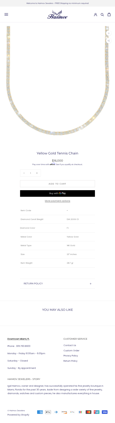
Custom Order (71, 350)
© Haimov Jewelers (16, 410)
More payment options (57, 200)
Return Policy (70, 360)
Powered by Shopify (18, 414)
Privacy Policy (70, 355)
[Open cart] (109, 14)
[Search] (102, 14)
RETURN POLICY (33, 283)
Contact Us (69, 345)
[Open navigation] (6, 14)
